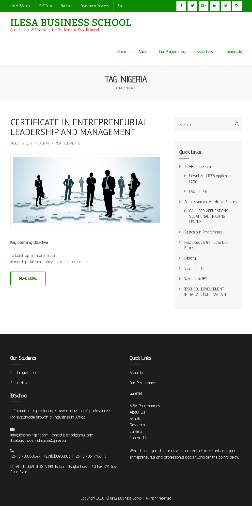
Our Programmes (172, 51)
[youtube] (226, 6)
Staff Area (45, 6)
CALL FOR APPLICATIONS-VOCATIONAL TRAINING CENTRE (209, 216)
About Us (137, 372)
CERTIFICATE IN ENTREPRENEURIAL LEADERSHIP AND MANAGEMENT (78, 127)
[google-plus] (203, 6)
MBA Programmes (145, 405)
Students (66, 6)
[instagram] (237, 6)
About (143, 51)
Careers (136, 431)
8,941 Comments (68, 143)
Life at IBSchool (20, 6)
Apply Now (19, 382)
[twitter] (192, 6)
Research (137, 424)
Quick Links (206, 51)
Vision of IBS (194, 268)
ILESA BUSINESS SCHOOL (70, 22)
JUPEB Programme (198, 166)
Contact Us (234, 51)
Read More (28, 278)
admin (44, 143)
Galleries (136, 393)
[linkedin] (215, 6)
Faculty (136, 418)
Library (190, 258)
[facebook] (181, 6)
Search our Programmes (203, 232)
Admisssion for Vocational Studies (210, 201)
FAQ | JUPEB (198, 191)
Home (121, 51)
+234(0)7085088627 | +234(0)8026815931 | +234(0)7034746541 (57, 456)
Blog (120, 6)
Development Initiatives (95, 6)
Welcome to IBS (195, 278)
